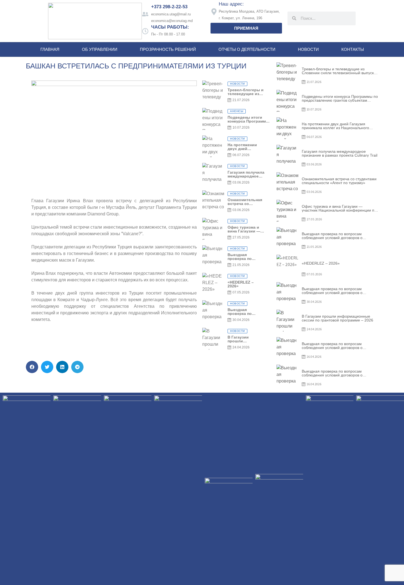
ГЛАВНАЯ (49, 49)
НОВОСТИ (308, 49)
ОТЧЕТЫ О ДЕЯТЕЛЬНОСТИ (246, 49)
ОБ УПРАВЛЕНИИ (99, 49)
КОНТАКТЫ (352, 49)
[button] (32, 367)
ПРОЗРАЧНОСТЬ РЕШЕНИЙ (168, 49)
